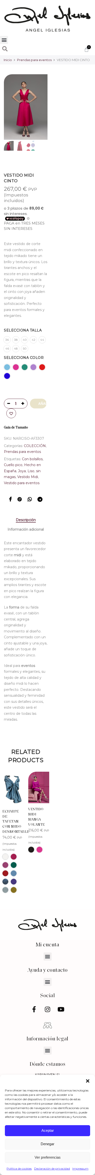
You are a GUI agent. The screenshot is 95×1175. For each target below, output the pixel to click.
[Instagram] (47, 1009)
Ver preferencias (48, 1157)
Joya (22, 471)
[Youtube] (61, 1009)
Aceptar (47, 1130)
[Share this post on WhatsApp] (30, 500)
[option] (26, 107)
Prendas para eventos (34, 60)
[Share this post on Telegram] (40, 500)
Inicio (8, 60)
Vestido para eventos (21, 483)
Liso (31, 471)
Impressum (80, 1168)
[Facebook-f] (34, 1009)
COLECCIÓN (35, 446)
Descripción (26, 520)
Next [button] (39, 107)
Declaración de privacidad (52, 1168)
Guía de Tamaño (16, 427)
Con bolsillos (32, 459)
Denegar (47, 1144)
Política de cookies (19, 1168)
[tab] (25, 520)
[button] (87, 1081)
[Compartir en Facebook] (10, 500)
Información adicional (26, 529)
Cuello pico (13, 465)
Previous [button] (15, 107)
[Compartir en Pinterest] (20, 500)
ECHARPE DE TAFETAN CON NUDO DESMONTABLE (15, 822)
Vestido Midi (27, 477)
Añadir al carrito (42, 404)
